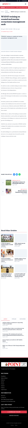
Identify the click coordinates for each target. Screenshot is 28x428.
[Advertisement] (14, 155)
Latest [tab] (5, 318)
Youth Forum (4, 389)
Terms (16, 425)
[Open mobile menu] (25, 4)
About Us (3, 395)
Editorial (3, 380)
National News (4, 378)
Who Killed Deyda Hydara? (7, 399)
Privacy (12, 425)
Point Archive (24, 0)
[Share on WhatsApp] (19, 174)
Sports (2, 381)
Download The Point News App (8, 401)
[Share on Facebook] (14, 174)
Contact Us (3, 397)
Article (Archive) (7, 11)
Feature (2, 387)
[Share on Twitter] (17, 174)
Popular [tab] (14, 318)
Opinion (3, 385)
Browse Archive (14, 415)
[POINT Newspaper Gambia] (17, 0)
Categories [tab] (23, 318)
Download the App (14, 411)
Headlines (3, 376)
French (2, 383)
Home (2, 11)
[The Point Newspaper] (19, 0)
